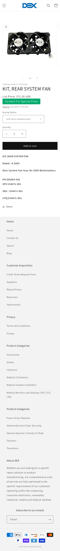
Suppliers (12, 281)
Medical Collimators (17, 377)
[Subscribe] (49, 519)
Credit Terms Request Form (21, 274)
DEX (25, 546)
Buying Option (9, 112)
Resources (12, 297)
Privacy (10, 333)
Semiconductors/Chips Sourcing (24, 425)
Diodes (10, 362)
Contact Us (12, 237)
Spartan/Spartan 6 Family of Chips (25, 433)
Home (10, 230)
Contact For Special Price (21, 101)
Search (10, 245)
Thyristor (11, 440)
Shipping (6, 107)
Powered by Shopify (34, 546)
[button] (4, 5)
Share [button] (9, 206)
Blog (9, 253)
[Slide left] (22, 78)
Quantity (6, 127)
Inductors (12, 369)
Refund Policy (14, 289)
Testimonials (13, 304)
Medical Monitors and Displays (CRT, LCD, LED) (29, 394)
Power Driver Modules (18, 418)
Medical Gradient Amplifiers (21, 384)
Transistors (13, 448)
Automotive (13, 354)
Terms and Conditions (18, 325)
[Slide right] (37, 78)
